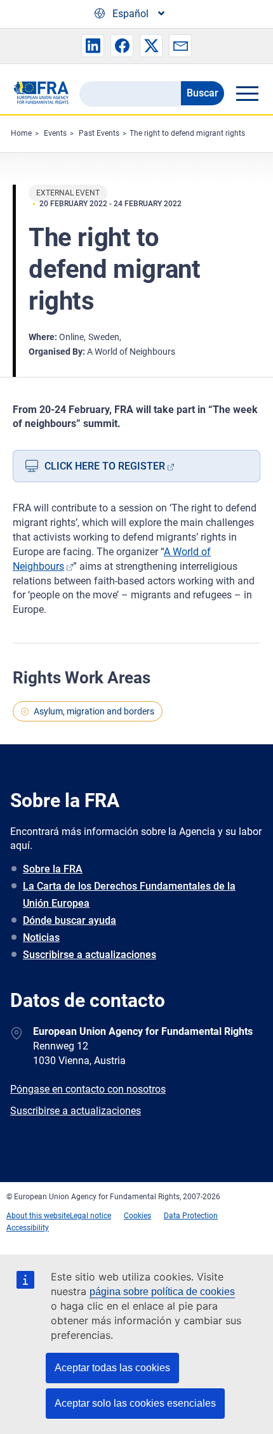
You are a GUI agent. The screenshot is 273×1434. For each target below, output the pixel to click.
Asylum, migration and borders (94, 711)
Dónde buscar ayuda (69, 920)
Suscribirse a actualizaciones (89, 955)
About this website (38, 1215)
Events (55, 133)
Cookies (137, 1215)
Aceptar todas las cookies (112, 1367)
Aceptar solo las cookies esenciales (135, 1403)
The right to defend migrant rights (187, 133)
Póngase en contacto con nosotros (88, 1089)
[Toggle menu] (247, 93)
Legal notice (90, 1215)
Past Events (99, 133)
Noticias (41, 937)
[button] (92, 45)
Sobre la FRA (53, 869)
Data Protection (191, 1215)
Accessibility (27, 1227)
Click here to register (104, 466)
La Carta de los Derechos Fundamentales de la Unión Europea (129, 894)
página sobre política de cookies (162, 1291)
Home (21, 133)
